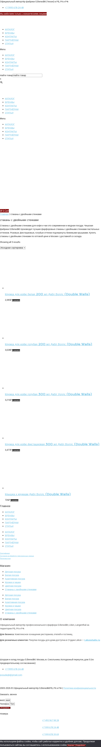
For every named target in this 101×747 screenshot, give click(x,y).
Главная (4, 214)
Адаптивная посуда (15, 579)
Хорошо (71, 745)
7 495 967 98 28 (51, 720)
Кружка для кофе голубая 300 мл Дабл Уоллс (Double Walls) (48, 394)
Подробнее (80, 745)
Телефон (5, 704)
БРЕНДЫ (9, 33)
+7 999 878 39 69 (50, 734)
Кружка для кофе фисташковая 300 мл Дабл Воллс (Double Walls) (52, 444)
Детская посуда (13, 571)
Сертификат (5, 553)
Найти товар (6, 75)
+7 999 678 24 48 (50, 727)
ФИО (3, 700)
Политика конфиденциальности (79, 688)
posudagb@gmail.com (11, 675)
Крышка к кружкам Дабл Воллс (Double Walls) (38, 494)
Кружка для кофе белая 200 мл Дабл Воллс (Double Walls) (47, 294)
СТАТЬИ (9, 43)
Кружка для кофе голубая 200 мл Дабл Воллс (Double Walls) (48, 344)
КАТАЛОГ (10, 29)
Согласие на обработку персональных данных (17, 556)
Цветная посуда (13, 586)
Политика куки (5, 558)
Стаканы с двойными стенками (20, 589)
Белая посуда (12, 575)
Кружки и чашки (13, 582)
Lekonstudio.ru (92, 640)
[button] (50, 49)
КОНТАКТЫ (11, 36)
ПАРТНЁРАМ (11, 40)
